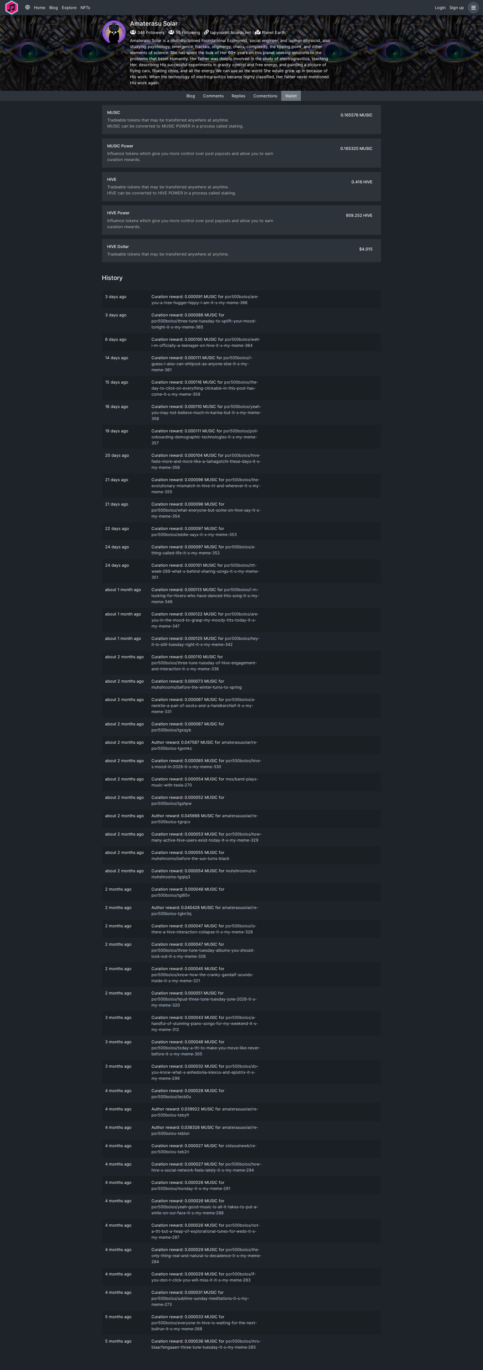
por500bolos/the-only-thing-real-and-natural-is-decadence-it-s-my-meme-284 (206, 1255)
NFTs (85, 7)
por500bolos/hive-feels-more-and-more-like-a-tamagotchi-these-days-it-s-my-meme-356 (206, 461)
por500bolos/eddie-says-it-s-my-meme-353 (194, 534)
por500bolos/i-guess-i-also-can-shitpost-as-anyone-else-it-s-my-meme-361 (201, 363)
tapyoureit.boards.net (230, 32)
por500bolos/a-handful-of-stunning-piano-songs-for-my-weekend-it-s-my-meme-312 (204, 1023)
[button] (472, 7)
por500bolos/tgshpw (171, 803)
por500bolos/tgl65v (170, 895)
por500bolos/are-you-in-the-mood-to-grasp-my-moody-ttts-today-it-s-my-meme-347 (205, 620)
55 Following (187, 32)
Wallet (291, 95)
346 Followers (150, 32)
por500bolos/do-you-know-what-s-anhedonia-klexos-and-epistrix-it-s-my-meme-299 (205, 1072)
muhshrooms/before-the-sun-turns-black (190, 858)
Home (39, 7)
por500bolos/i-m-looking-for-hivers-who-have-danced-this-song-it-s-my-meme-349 (205, 595)
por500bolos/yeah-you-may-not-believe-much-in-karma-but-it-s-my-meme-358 (206, 412)
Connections (265, 95)
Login (440, 7)
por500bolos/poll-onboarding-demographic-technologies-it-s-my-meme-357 (204, 436)
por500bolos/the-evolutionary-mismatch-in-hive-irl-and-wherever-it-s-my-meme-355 (205, 485)
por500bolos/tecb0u (171, 1096)
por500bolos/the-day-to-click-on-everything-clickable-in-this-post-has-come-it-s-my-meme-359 (204, 388)
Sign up (457, 7)
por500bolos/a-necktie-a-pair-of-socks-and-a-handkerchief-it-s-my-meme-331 (203, 705)
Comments (213, 95)
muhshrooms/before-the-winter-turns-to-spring (196, 687)
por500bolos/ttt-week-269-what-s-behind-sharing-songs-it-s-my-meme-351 (205, 571)
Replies (238, 95)
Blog (53, 7)
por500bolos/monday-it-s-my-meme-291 (190, 1188)
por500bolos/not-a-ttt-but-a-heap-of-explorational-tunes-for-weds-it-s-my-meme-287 (205, 1231)
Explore (69, 7)
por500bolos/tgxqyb (171, 729)
